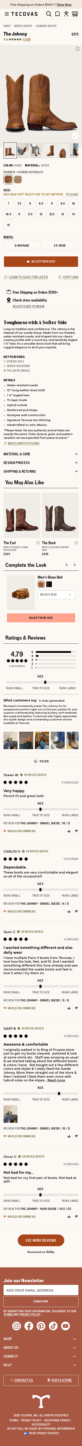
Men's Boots (23, 25)
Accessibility (41, 1424)
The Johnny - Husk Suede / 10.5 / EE (46, 1209)
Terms (14, 1420)
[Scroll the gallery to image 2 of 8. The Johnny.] (23, 150)
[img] (51, 700)
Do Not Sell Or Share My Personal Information (41, 1428)
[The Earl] (21, 515)
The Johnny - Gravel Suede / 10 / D (45, 823)
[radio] (8, 179)
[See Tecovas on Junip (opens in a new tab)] (50, 1251)
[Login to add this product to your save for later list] (77, 49)
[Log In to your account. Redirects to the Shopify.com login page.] (66, 14)
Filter (44, 761)
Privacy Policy (32, 1420)
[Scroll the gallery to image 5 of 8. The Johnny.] (62, 150)
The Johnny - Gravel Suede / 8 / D (45, 903)
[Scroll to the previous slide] (67, 565)
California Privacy (58, 1420)
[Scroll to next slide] (74, 565)
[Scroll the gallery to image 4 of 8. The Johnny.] (49, 150)
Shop (6, 25)
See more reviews (41, 1240)
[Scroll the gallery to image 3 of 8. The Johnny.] (36, 150)
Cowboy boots (46, 25)
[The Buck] (60, 515)
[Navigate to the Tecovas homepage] (24, 14)
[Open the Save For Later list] (57, 14)
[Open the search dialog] (48, 13)
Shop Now (64, 4)
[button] (53, 652)
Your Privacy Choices (44, 1433)
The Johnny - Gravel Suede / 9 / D (45, 1000)
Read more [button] (56, 1079)
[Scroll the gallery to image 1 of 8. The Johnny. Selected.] (10, 150)
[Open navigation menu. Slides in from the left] (6, 14)
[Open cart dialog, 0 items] (75, 14)
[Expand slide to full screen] (75, 135)
